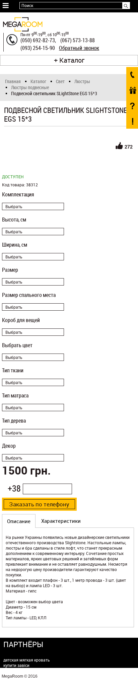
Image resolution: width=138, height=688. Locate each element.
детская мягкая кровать (26, 660)
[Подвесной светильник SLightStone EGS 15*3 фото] (68, 147)
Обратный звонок (79, 48)
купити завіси (16, 665)
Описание (18, 521)
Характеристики (61, 520)
